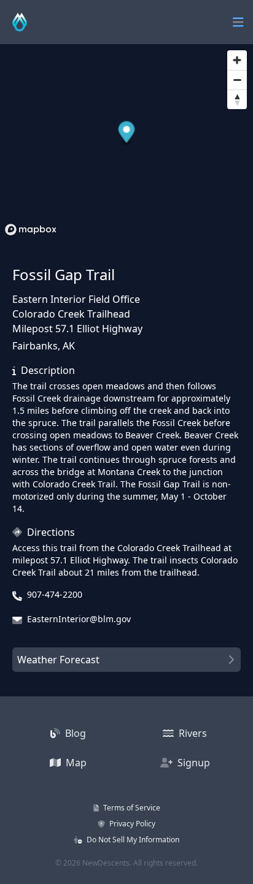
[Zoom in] (237, 60)
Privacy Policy (131, 823)
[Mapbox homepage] (31, 230)
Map (75, 762)
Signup (192, 762)
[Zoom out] (237, 80)
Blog (74, 733)
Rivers (191, 733)
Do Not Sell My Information (132, 839)
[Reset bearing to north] (237, 99)
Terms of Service (130, 807)
